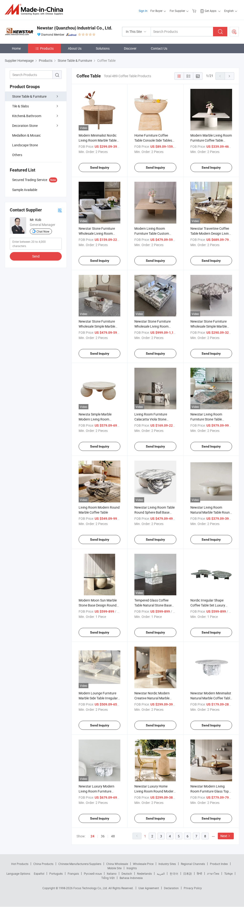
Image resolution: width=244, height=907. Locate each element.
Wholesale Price (143, 864)
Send (36, 256)
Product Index (219, 864)
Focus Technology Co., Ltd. (90, 888)
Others (17, 155)
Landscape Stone (25, 145)
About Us (74, 48)
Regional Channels (193, 864)
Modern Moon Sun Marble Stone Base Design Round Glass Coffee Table (98, 605)
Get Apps (210, 11)
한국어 (174, 873)
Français (73, 873)
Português (56, 873)
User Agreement (148, 888)
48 (113, 836)
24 (92, 836)
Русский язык (93, 873)
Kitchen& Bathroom (26, 116)
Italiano (112, 873)
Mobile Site (114, 868)
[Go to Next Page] (229, 76)
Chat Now (42, 231)
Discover (130, 48)
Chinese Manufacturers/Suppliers (79, 864)
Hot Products (19, 864)
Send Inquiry (99, 167)
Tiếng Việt (108, 878)
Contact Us (159, 48)
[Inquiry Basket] (194, 11)
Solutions (103, 48)
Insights (132, 868)
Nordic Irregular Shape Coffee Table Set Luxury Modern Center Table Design (211, 605)
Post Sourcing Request (234, 31)
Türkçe (228, 873)
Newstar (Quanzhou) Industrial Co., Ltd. (74, 27)
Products (47, 48)
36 (103, 836)
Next (223, 836)
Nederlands (144, 873)
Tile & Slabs (20, 106)
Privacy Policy (193, 888)
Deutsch (127, 873)
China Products (43, 864)
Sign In (143, 11)
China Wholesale (117, 864)
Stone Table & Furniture (29, 96)
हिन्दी (199, 873)
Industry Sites (167, 864)
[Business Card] (60, 210)
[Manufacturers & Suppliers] (35, 9)
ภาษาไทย (213, 873)
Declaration (171, 888)
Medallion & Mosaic (26, 135)
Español (39, 873)
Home (16, 48)
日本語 (187, 873)
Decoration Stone (25, 125)
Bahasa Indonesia (131, 878)
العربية (161, 873)
